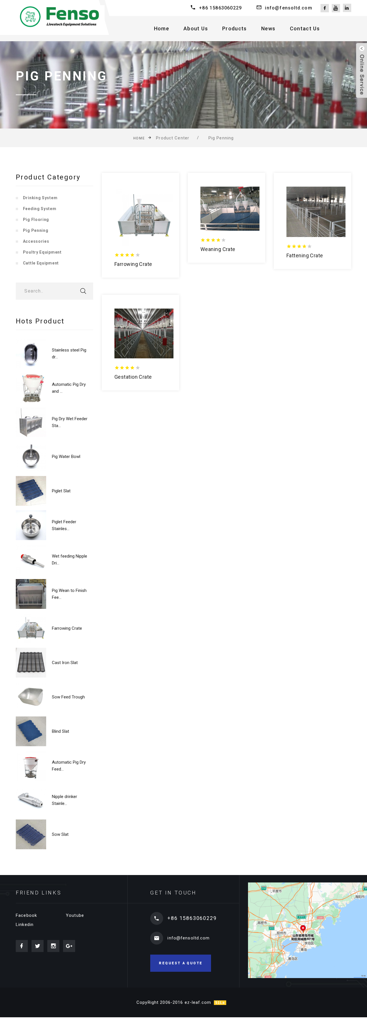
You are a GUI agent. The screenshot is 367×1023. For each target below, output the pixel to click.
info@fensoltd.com (288, 8)
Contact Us (305, 28)
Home (161, 28)
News (268, 28)
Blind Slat (60, 731)
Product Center (172, 138)
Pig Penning (221, 138)
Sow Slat (60, 834)
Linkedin (25, 924)
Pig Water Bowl (66, 456)
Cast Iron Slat (65, 662)
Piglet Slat (61, 490)
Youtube (75, 915)
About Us (196, 28)
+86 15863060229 (220, 8)
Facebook (26, 915)
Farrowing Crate (67, 628)
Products (234, 28)
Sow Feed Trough (68, 697)
